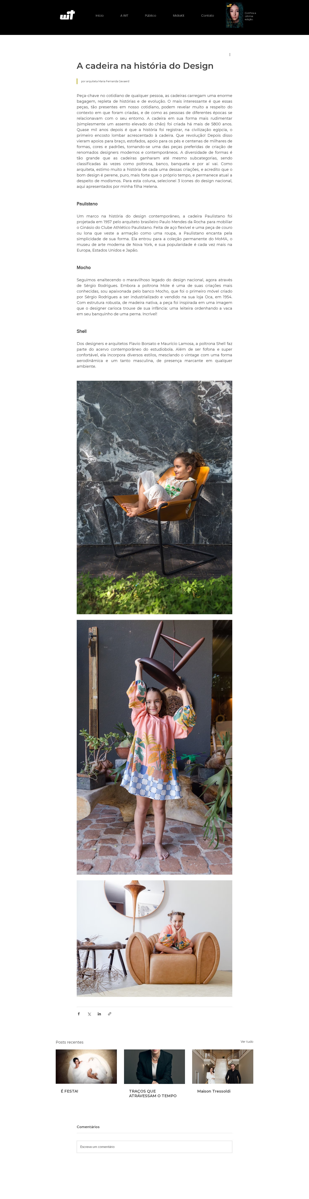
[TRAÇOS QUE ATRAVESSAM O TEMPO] (154, 1066)
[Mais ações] (229, 54)
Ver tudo (247, 1042)
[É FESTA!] (86, 1066)
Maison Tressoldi (213, 1091)
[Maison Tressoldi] (222, 1066)
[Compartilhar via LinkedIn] (99, 1014)
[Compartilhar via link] (110, 1014)
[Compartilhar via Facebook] (79, 1014)
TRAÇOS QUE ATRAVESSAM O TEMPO (153, 1093)
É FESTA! (69, 1091)
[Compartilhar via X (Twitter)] (89, 1014)
